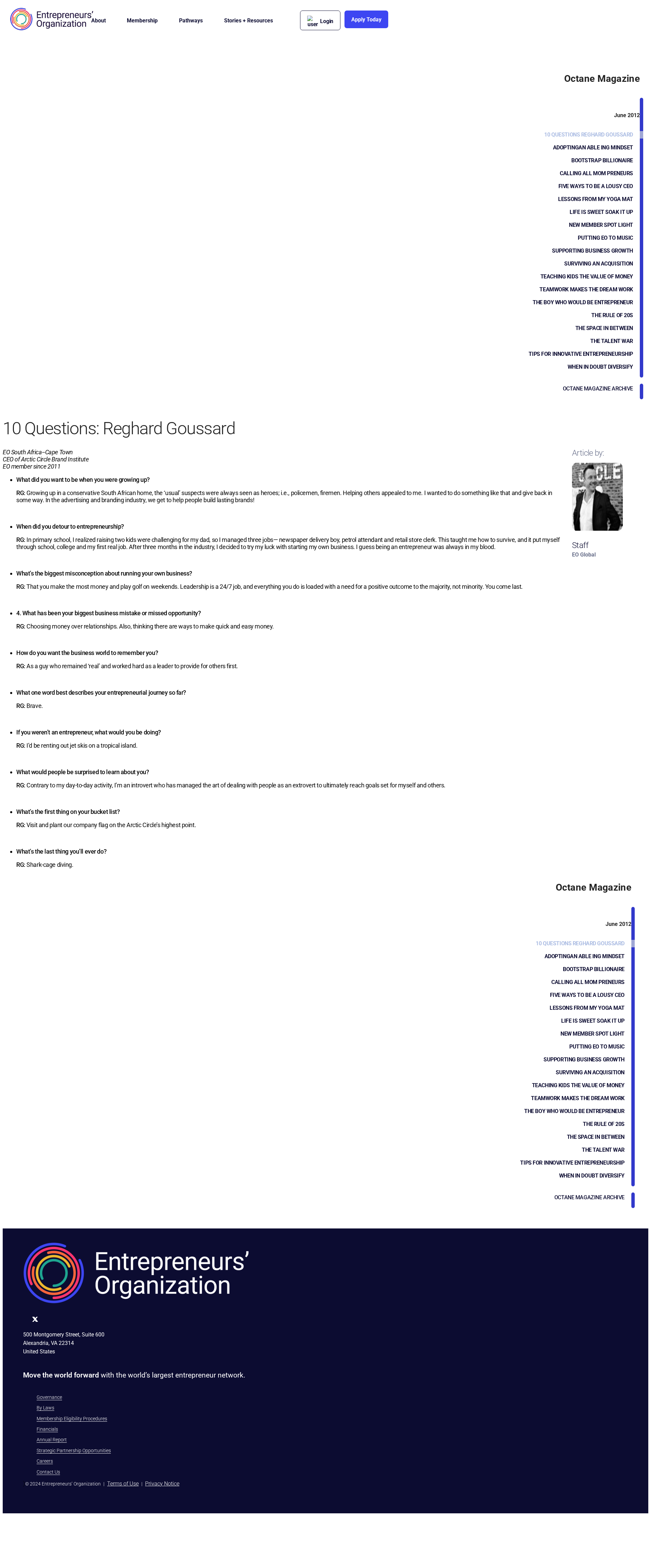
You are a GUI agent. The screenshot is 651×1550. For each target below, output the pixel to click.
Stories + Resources (248, 20)
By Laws (45, 1407)
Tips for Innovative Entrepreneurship (581, 354)
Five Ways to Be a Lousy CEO (595, 186)
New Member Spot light (601, 225)
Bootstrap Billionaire (602, 160)
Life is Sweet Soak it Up (601, 212)
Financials (47, 1429)
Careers (45, 1461)
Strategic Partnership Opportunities (74, 1450)
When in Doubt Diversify (600, 367)
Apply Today (366, 19)
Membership (142, 20)
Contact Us (48, 1472)
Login (326, 21)
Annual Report (52, 1439)
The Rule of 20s (612, 315)
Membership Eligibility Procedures (72, 1418)
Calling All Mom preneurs (596, 173)
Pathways (191, 20)
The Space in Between (604, 328)
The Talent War (611, 341)
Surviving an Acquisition (598, 263)
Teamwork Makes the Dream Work (586, 289)
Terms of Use (123, 1483)
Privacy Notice (162, 1483)
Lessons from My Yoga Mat (595, 199)
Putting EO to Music (605, 238)
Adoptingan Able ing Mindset (593, 147)
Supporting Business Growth (592, 251)
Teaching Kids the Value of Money (586, 276)
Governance (49, 1397)
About (98, 20)
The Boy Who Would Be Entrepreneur (583, 302)
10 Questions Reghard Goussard (588, 134)
